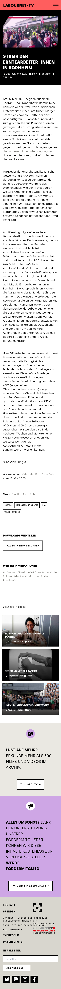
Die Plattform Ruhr (24, 494)
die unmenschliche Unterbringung (25, 151)
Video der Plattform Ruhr (38, 474)
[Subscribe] (16, 968)
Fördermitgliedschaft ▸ (31, 885)
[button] (30, 631)
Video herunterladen (23, 545)
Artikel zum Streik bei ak (18, 572)
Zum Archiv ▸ (30, 784)
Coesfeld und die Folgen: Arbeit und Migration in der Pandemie (30, 576)
